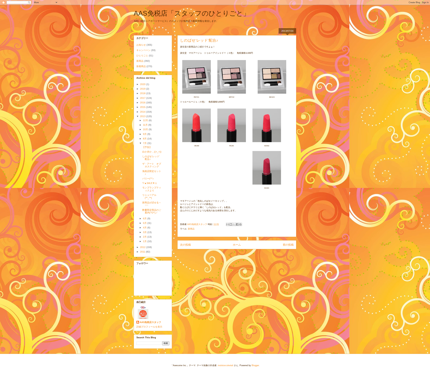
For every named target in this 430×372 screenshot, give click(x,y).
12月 (146, 120)
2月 (145, 236)
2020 (143, 84)
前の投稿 (288, 244)
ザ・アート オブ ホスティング (152, 165)
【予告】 (147, 147)
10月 (146, 129)
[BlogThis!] (230, 224)
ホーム (237, 244)
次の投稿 (185, 244)
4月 (145, 227)
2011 (143, 251)
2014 (143, 111)
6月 (145, 218)
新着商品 (141, 66)
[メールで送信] (227, 224)
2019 (143, 88)
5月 (145, 223)
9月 (145, 134)
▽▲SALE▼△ (149, 183)
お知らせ (141, 44)
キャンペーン (143, 50)
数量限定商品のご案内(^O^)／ (151, 211)
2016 (143, 102)
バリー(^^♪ (148, 178)
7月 (145, 143)
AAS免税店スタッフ (150, 322)
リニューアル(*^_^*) (149, 196)
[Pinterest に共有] (240, 224)
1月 (145, 241)
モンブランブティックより (151, 189)
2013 (143, 116)
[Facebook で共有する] (237, 224)
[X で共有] (234, 224)
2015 (143, 107)
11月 (145, 124)
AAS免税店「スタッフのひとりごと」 (192, 13)
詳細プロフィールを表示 (149, 326)
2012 (143, 247)
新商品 (191, 229)
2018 (143, 93)
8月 (145, 138)
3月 (145, 232)
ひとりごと (142, 55)
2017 (143, 98)
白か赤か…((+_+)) (151, 151)
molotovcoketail (225, 365)
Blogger (255, 365)
